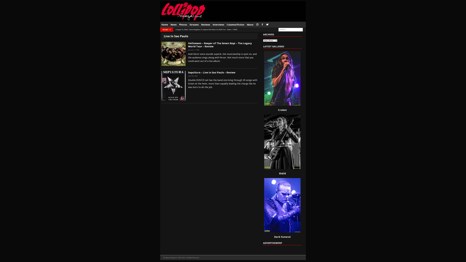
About (250, 24)
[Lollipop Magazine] (183, 11)
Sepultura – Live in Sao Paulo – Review (211, 72)
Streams (194, 24)
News (174, 24)
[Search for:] (291, 29)
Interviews (218, 24)
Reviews (205, 24)
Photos (183, 24)
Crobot (282, 110)
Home (164, 24)
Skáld (282, 173)
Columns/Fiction (235, 24)
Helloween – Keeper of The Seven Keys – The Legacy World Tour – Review (220, 45)
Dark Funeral (282, 236)
